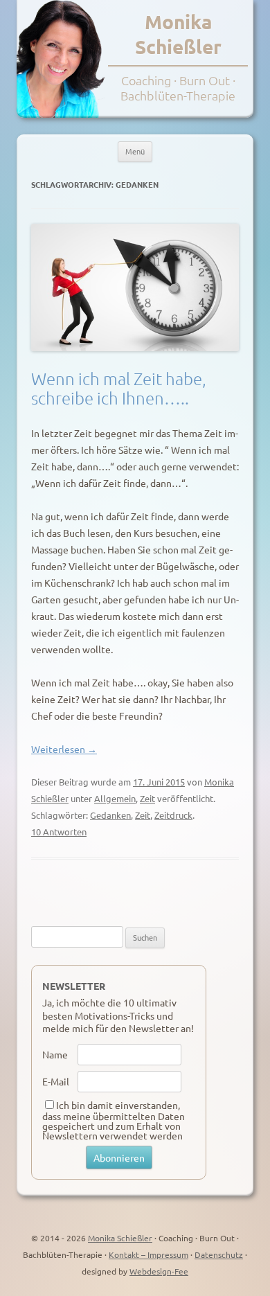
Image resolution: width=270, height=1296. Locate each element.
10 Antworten (59, 831)
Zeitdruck (173, 815)
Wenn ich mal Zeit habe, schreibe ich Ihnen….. (118, 388)
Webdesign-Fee (158, 1271)
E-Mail (55, 1081)
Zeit (147, 798)
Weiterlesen (64, 749)
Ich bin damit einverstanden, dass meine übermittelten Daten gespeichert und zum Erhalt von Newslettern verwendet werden (113, 1120)
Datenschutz (219, 1254)
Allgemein (115, 798)
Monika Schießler (178, 33)
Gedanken (110, 815)
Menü (135, 151)
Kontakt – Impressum (148, 1254)
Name (55, 1054)
